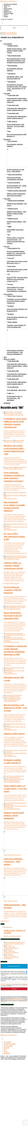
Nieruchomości (7, 139)
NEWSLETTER (7, 12)
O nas (5, 7)
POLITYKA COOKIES (8, 1046)
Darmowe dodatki (8, 13)
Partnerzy (6, 10)
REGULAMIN (6, 1048)
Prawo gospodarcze (8, 294)
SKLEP (6, 15)
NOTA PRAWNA (7, 1042)
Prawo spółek (7, 93)
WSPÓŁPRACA (8, 9)
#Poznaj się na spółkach (10, 4)
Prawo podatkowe (8, 44)
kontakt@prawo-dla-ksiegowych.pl (13, 999)
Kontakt (6, 16)
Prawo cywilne (7, 199)
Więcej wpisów (5, 921)
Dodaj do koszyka (16, 936)
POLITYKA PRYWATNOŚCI (10, 1044)
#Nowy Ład (7, 5)
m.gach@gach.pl (21, 999)
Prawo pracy (6, 246)
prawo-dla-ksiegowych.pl (17, 998)
